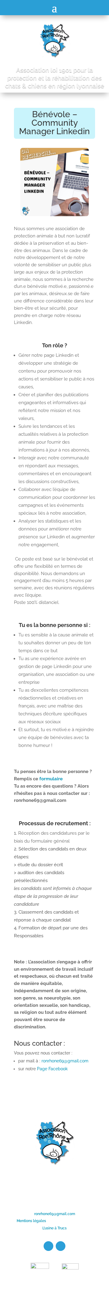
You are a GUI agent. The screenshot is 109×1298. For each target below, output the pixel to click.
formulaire (51, 779)
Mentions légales (31, 1221)
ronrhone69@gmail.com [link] (54, 1214)
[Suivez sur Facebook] (48, 1246)
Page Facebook (52, 1068)
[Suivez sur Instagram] (60, 1246)
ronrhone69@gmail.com (64, 1060)
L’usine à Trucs (54, 1228)
